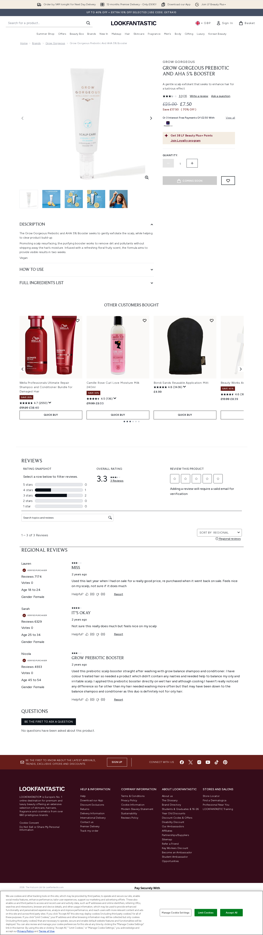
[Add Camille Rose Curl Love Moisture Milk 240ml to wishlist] (144, 320)
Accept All (231, 912)
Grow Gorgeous (55, 43)
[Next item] (241, 369)
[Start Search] (88, 23)
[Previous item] (22, 369)
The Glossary (170, 800)
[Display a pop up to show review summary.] (50, 402)
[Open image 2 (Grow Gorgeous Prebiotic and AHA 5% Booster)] (51, 199)
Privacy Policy (129, 800)
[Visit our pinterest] (225, 762)
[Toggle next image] (151, 118)
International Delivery (93, 817)
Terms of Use (47, 931)
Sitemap (167, 839)
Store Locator (211, 796)
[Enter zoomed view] (146, 177)
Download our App (91, 800)
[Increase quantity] (192, 163)
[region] (131, 913)
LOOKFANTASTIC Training (218, 809)
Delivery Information (92, 813)
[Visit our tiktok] (216, 762)
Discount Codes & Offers (177, 817)
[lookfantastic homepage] (133, 23)
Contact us (87, 822)
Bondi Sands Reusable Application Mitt (181, 382)
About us (167, 796)
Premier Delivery (90, 826)
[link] (224, 23)
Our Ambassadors (173, 826)
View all (230, 117)
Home (24, 43)
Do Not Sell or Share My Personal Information (39, 828)
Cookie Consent (29, 822)
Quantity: (170, 155)
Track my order (89, 830)
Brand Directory (171, 804)
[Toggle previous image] (22, 118)
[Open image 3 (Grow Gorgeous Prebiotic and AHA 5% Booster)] (74, 199)
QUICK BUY (51, 414)
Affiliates (167, 830)
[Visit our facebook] (182, 762)
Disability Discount (173, 822)
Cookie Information (133, 804)
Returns (84, 809)
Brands (36, 43)
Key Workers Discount (175, 848)
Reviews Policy (129, 817)
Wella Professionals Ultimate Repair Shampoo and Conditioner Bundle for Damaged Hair (46, 387)
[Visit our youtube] (208, 762)
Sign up (117, 762)
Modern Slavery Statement (137, 809)
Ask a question (220, 96)
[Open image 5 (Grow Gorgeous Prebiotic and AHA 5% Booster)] (119, 199)
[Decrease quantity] (168, 163)
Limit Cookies (205, 912)
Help (83, 796)
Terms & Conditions (133, 796)
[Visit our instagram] (199, 762)
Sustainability (129, 813)
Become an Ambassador (177, 852)
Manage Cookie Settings (175, 912)
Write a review (199, 96)
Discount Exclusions (92, 804)
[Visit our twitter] (190, 762)
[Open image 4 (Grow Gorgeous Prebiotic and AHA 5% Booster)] (96, 199)
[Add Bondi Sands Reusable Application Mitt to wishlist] (211, 320)
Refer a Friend (170, 843)
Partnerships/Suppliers (175, 835)
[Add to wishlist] (228, 180)
